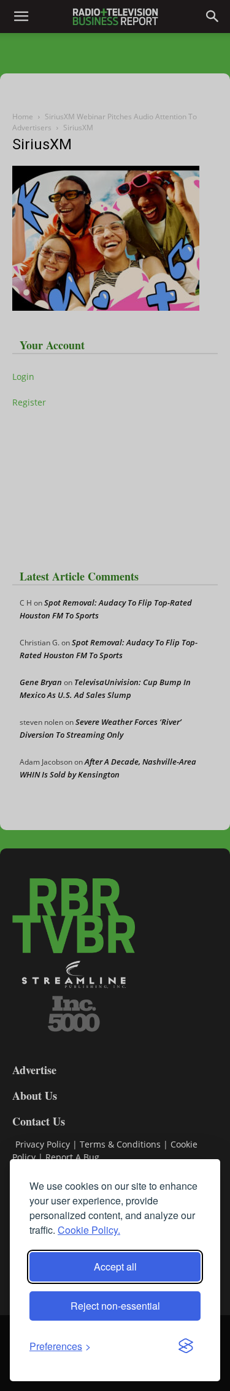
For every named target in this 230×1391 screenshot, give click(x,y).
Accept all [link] (115, 1266)
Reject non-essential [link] (115, 1306)
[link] (60, 1346)
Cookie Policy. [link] (89, 1230)
